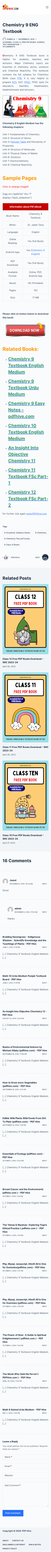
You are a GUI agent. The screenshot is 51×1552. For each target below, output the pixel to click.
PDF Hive (26, 1531)
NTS (14, 82)
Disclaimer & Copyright (14, 1544)
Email (8, 1466)
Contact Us (18, 1540)
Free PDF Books (29, 42)
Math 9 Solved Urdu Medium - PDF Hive (24, 1409)
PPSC (27, 82)
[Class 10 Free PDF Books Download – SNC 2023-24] (25, 796)
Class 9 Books (12, 544)
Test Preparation (11, 44)
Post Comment (13, 1513)
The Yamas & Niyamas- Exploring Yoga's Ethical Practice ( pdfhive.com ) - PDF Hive (25, 1228)
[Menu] (47, 7)
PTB (19, 78)
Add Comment (13, 1485)
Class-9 (17, 42)
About (6, 1540)
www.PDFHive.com (36, 513)
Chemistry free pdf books (17, 538)
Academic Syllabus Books (17, 532)
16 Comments (9, 47)
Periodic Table (18, 141)
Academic (7, 42)
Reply (44, 884)
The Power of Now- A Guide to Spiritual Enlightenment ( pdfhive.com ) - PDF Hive (24, 1338)
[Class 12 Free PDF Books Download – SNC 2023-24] (25, 619)
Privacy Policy (10, 1549)
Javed (13, 880)
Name (8, 1457)
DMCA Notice (35, 1544)
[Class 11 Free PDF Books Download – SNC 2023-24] (25, 707)
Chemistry (40, 532)
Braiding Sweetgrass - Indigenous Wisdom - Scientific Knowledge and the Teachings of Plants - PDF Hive (24, 940)
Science (40, 42)
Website (9, 1475)
